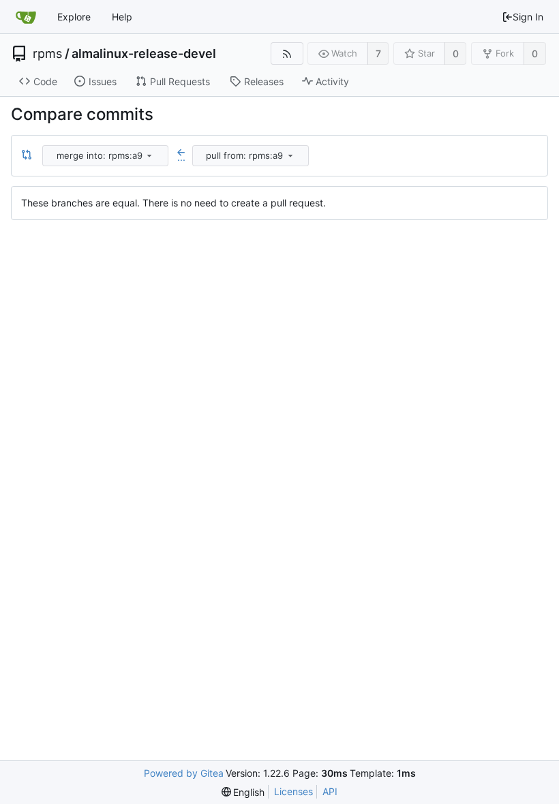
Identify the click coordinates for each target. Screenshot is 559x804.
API (329, 791)
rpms (47, 54)
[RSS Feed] (287, 53)
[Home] (26, 17)
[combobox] (106, 155)
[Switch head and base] (26, 155)
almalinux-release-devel (144, 54)
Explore (74, 16)
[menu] (149, 155)
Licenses (293, 791)
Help (122, 16)
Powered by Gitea (184, 773)
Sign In (528, 16)
